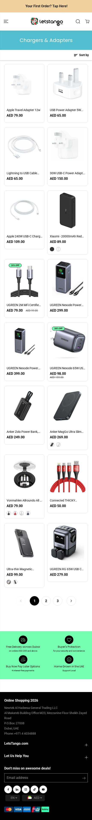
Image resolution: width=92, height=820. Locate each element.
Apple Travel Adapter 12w (23, 110)
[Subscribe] (84, 779)
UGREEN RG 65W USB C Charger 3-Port (66, 569)
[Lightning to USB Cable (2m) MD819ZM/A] (24, 147)
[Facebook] (8, 789)
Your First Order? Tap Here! (46, 6)
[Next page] (71, 600)
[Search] (78, 21)
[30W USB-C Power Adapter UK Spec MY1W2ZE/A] (67, 147)
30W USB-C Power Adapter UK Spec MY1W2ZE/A (67, 173)
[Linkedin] (17, 789)
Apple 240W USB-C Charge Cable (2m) (24, 236)
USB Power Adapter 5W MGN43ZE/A (65, 110)
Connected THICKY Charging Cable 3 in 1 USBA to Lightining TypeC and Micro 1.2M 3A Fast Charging (67, 501)
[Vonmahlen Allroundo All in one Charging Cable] (24, 474)
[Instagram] (26, 789)
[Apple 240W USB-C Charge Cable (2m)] (24, 210)
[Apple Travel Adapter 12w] (24, 84)
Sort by (84, 55)
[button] (6, 21)
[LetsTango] (47, 21)
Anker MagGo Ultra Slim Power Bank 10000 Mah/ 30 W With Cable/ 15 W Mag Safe (66, 432)
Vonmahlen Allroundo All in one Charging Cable (24, 501)
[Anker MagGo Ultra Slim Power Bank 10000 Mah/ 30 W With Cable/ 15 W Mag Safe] (67, 406)
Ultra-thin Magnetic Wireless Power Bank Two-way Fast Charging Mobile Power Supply (24, 569)
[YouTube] (43, 789)
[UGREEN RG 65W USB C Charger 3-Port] (67, 543)
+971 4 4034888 (25, 733)
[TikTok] (34, 789)
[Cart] (87, 21)
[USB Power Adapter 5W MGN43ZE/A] (67, 84)
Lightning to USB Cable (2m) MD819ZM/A (22, 173)
